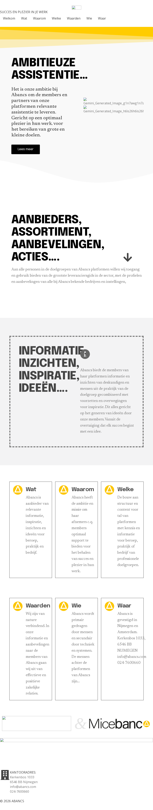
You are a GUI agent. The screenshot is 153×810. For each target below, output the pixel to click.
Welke (125, 490)
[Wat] (18, 490)
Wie (76, 606)
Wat (31, 490)
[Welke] (109, 490)
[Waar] (109, 606)
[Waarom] (64, 490)
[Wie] (64, 606)
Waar (124, 606)
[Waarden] (18, 606)
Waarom (83, 490)
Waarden (38, 606)
